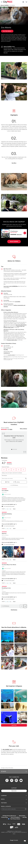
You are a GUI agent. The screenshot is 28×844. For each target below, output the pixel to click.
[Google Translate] (14, 840)
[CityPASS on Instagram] (16, 780)
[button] (11, 449)
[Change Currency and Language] (23, 2)
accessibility (17, 301)
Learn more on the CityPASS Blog (11, 286)
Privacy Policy (4, 817)
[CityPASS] (8, 2)
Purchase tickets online (8, 327)
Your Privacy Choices (15, 819)
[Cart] (26, 2)
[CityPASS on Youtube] (21, 780)
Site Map (25, 817)
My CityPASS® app (7, 749)
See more (6, 52)
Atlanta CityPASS (5, 5)
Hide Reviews (14, 609)
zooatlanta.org (7, 353)
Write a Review (23, 428)
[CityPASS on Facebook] (7, 780)
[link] (7, 429)
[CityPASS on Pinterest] (11, 780)
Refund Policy (22, 815)
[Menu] (1, 2)
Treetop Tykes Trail (20, 326)
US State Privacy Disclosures (9, 815)
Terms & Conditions (15, 817)
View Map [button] (6, 349)
